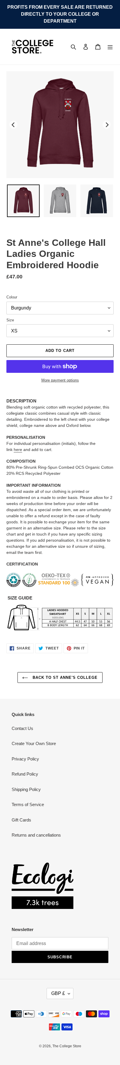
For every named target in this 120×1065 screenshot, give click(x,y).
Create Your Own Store (34, 743)
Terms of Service (28, 804)
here (18, 449)
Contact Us (22, 728)
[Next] (107, 125)
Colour (11, 297)
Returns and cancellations (36, 835)
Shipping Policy (26, 789)
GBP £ (58, 993)
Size (10, 320)
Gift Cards (21, 819)
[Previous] (13, 125)
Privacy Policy (25, 758)
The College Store (66, 1046)
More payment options (60, 380)
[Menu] (110, 46)
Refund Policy (25, 774)
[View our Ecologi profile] (42, 885)
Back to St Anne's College (64, 677)
